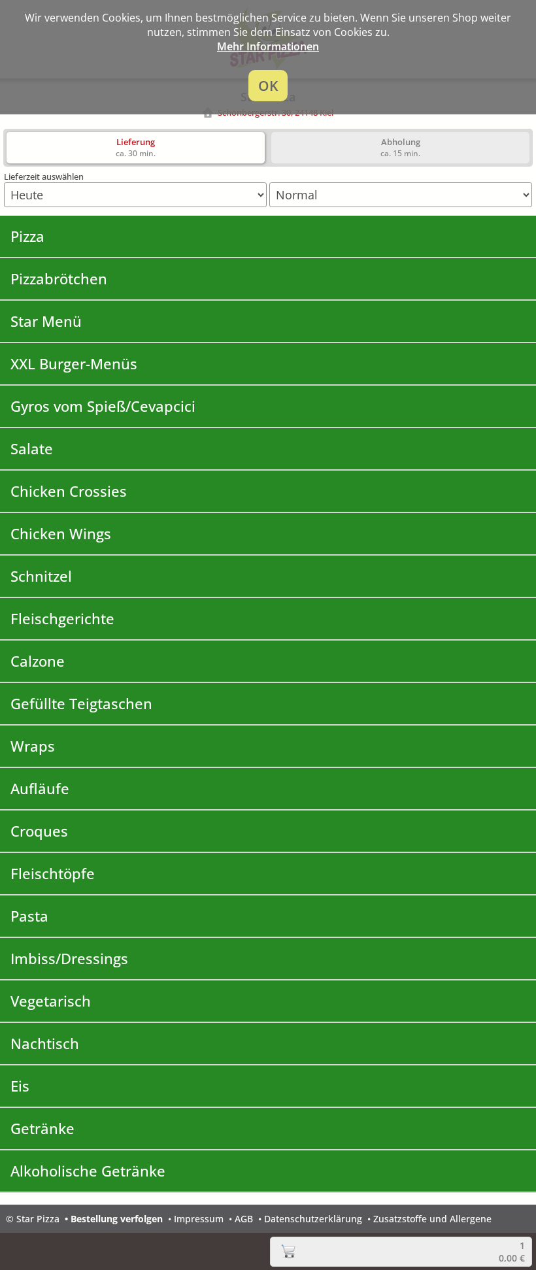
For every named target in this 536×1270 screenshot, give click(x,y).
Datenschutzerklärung (313, 1218)
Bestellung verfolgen (117, 1218)
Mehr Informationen (268, 46)
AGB (244, 1218)
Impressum (199, 1218)
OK (268, 85)
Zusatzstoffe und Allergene (432, 1218)
